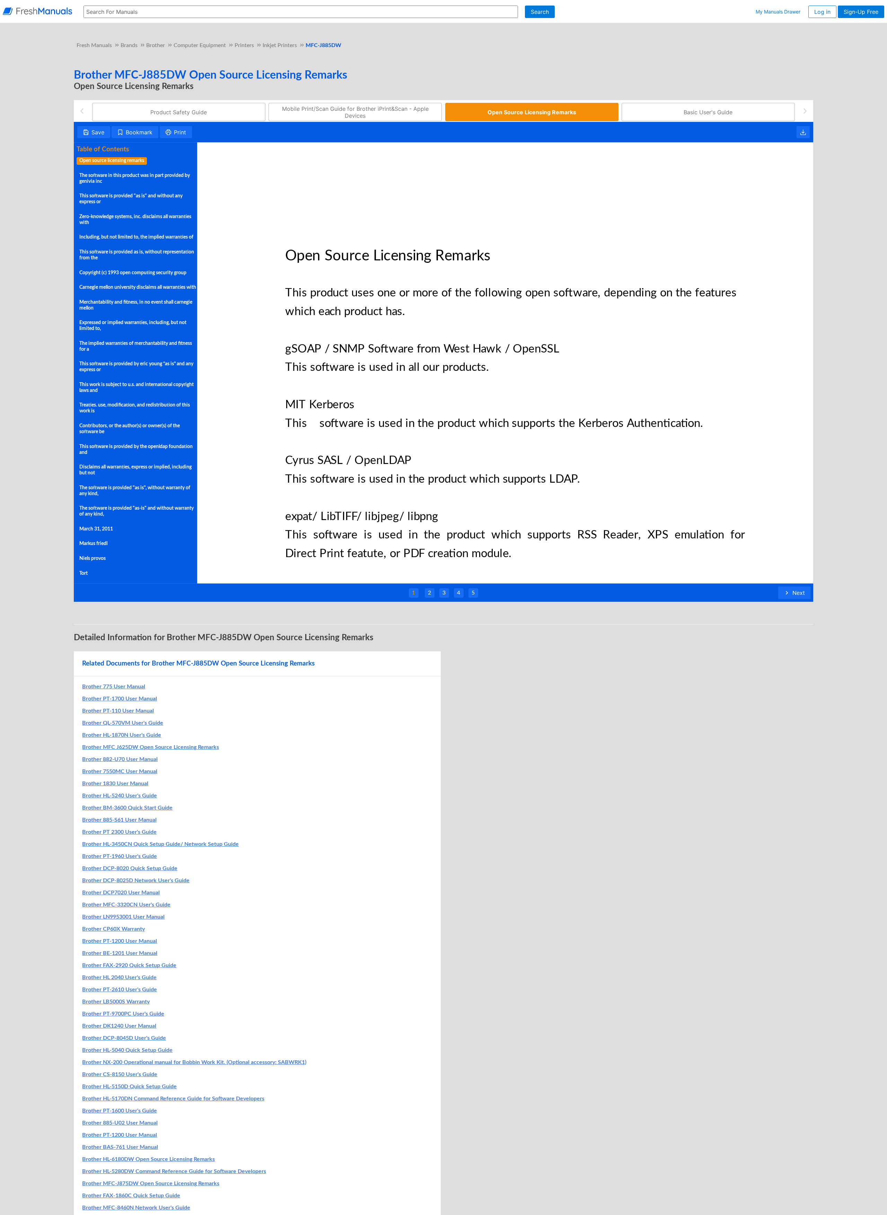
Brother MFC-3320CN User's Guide (126, 905)
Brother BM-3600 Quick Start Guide (127, 808)
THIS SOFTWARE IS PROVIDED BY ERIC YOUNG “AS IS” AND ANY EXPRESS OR (136, 366)
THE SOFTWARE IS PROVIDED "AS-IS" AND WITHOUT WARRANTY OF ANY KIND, (136, 511)
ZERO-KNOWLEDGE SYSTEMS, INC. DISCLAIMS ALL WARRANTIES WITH (135, 219)
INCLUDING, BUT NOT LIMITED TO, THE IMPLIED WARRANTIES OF (136, 237)
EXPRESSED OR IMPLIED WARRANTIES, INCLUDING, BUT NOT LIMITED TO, (132, 325)
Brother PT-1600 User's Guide (119, 1111)
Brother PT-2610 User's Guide (119, 989)
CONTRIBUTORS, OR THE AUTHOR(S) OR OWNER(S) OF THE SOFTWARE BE (129, 428)
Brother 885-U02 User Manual (120, 1123)
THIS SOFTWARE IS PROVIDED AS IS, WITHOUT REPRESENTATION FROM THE (136, 255)
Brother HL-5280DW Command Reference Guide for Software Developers (174, 1171)
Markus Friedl (93, 543)
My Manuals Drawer (778, 12)
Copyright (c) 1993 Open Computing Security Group (132, 272)
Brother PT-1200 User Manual (119, 941)
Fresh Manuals (94, 45)
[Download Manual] (803, 132)
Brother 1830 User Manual (115, 783)
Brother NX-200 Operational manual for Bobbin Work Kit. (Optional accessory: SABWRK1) (194, 1062)
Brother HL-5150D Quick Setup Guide (129, 1086)
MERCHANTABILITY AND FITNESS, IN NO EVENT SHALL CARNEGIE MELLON (135, 305)
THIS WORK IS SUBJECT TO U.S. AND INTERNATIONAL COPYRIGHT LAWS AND (136, 387)
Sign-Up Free (861, 11)
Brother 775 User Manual (113, 686)
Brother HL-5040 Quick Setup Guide (127, 1050)
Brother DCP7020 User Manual (121, 892)
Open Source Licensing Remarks (111, 160)
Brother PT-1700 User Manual (119, 699)
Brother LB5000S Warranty (116, 1001)
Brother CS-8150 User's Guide (119, 1074)
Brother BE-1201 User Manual (119, 953)
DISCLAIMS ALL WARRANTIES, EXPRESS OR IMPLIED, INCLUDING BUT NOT (135, 470)
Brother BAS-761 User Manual (120, 1147)
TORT (83, 573)
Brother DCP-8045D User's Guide (124, 1038)
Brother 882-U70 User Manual (120, 759)
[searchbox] (301, 12)
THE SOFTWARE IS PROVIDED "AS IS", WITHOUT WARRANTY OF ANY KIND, (134, 490)
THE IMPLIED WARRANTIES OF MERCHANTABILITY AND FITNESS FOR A (135, 346)
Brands (129, 45)
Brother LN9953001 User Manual (123, 917)
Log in (822, 11)
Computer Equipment (200, 45)
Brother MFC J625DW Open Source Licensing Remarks (150, 747)
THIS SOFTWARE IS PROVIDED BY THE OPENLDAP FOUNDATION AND (136, 449)
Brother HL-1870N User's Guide (121, 735)
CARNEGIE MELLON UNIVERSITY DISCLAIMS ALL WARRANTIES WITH (137, 287)
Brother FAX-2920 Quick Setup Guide (129, 965)
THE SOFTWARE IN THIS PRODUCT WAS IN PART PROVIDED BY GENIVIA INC (134, 178)
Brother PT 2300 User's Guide (119, 832)
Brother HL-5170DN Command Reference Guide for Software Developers (173, 1098)
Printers (244, 45)
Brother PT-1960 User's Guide (119, 856)
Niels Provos (92, 558)
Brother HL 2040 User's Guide (119, 977)
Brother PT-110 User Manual (118, 711)
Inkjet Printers (280, 45)
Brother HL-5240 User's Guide (119, 795)
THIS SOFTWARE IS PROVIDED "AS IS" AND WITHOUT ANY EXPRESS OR (131, 199)
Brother (155, 45)
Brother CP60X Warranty (113, 929)
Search (540, 11)
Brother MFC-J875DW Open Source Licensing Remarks (150, 1183)
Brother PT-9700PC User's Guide (123, 1014)
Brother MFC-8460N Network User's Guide (136, 1207)
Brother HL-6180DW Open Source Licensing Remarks (148, 1159)
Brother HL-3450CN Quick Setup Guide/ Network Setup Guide (160, 844)
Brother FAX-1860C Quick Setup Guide (131, 1195)
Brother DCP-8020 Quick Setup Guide (129, 868)
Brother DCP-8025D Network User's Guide (136, 880)
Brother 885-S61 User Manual (119, 820)
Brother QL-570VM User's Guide (122, 723)
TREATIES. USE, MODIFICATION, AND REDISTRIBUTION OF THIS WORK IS (134, 408)
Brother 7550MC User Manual (119, 771)
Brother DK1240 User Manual (119, 1026)
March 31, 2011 (96, 529)
